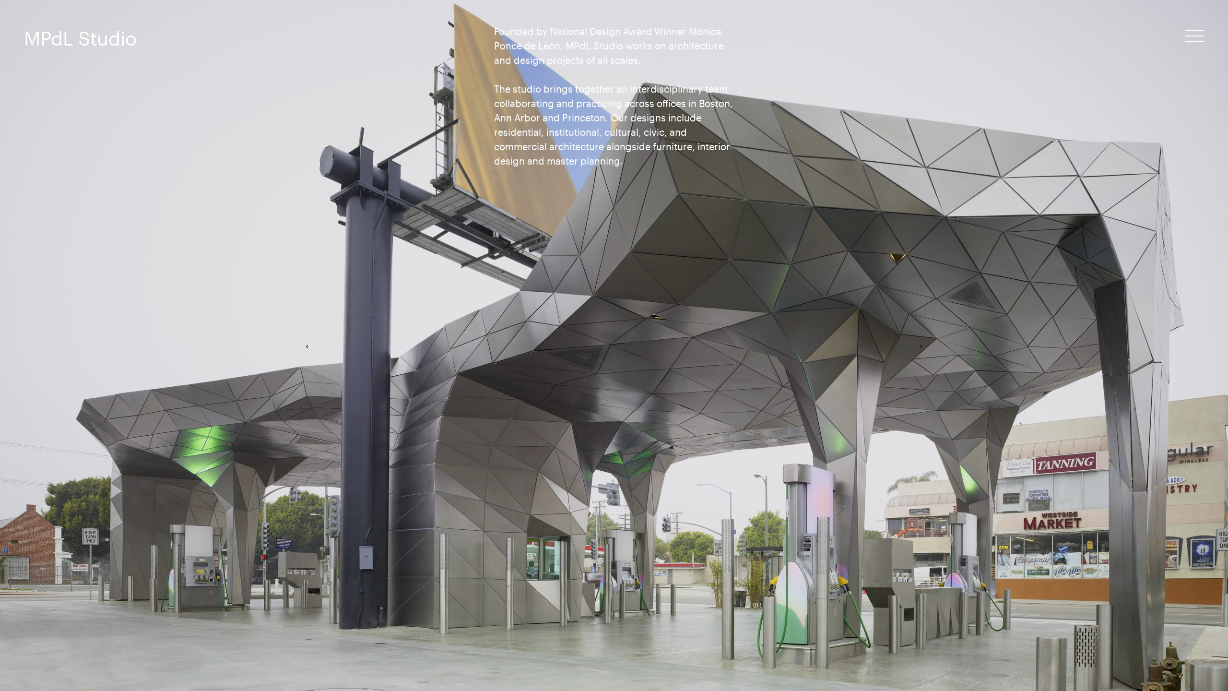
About (1186, 51)
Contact (1181, 68)
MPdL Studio (80, 38)
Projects (1181, 32)
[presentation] (307, 345)
